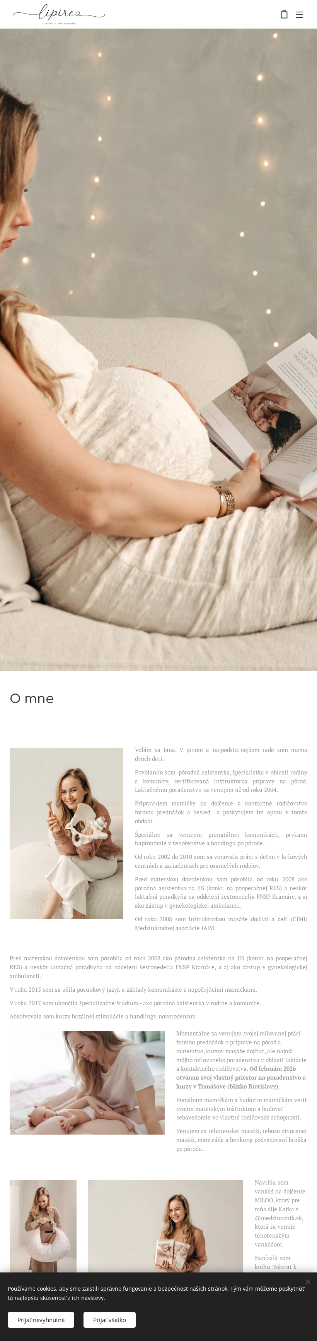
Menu (299, 14)
